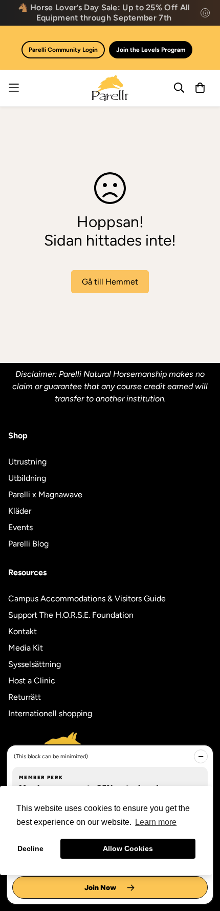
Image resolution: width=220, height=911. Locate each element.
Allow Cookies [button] (128, 848)
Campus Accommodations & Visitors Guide (87, 598)
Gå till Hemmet (110, 282)
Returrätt (24, 697)
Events (20, 527)
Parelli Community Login (63, 49)
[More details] (205, 12)
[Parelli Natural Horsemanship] (110, 88)
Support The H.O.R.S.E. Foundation (71, 615)
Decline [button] (30, 848)
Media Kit (25, 648)
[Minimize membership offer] (201, 756)
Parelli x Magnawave (45, 494)
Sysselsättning (34, 664)
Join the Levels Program (150, 49)
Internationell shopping (50, 713)
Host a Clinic (31, 680)
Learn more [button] (156, 822)
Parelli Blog (28, 544)
